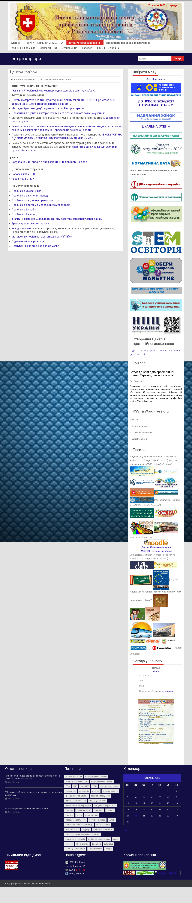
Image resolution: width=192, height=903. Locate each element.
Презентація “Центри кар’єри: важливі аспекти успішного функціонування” (58, 113)
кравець (69, 815)
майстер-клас (91, 815)
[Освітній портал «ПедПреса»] (142, 565)
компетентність (84, 810)
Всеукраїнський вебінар (96, 776)
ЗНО (75, 786)
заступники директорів (105, 805)
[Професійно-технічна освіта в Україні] (166, 471)
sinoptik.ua (167, 691)
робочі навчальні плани (99, 839)
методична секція (97, 820)
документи (24, 228)
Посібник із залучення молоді (30, 195)
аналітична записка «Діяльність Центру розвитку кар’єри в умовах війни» (57, 218)
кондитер (98, 810)
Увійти (135, 419)
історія (109, 849)
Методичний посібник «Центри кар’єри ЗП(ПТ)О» (42, 236)
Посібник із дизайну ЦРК (27, 190)
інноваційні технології (75, 849)
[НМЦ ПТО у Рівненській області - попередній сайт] (144, 865)
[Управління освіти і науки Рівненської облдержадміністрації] (142, 492)
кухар (79, 815)
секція (116, 839)
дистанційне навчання (76, 800)
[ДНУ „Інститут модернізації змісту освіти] (166, 482)
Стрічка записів (140, 426)
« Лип (126, 830)
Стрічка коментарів (142, 432)
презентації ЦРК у (23, 178)
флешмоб (96, 844)
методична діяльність (76, 820)
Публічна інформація (22, 47)
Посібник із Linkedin (24, 209)
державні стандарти (100, 796)
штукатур (108, 844)
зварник (69, 810)
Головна (15, 42)
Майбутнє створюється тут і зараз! (157, 369)
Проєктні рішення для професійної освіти (26, 808)
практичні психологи (102, 829)
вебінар (95, 791)
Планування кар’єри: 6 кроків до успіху (36, 245)
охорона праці (72, 829)
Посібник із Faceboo (24, 214)
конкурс (110, 810)
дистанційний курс (97, 800)
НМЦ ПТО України (108, 47)
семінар (69, 844)
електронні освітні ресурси (78, 805)
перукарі (86, 829)
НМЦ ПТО (85, 786)
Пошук (178, 58)
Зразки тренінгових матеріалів (30, 223)
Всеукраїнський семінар (102, 781)
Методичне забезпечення (84, 42)
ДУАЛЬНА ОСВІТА (156, 126)
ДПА (68, 786)
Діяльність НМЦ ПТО (50, 42)
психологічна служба (75, 839)
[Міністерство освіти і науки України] (142, 471)
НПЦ (95, 786)
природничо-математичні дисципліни (82, 834)
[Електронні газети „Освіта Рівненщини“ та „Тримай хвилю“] (166, 513)
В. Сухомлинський (74, 776)
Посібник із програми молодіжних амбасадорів (41, 204)
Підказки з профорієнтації (28, 241)
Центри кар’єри (23, 72)
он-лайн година (103, 825)
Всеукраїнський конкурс (77, 781)
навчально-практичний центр (79, 825)
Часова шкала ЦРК (23, 174)
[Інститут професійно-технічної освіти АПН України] (142, 482)
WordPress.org (139, 439)
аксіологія (84, 791)
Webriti (47, 883)
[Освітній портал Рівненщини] (166, 492)
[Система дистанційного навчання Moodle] (156, 542)
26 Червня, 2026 (139, 375)
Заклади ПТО (48, 47)
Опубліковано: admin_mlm (57, 79)
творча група (82, 844)
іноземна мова (95, 849)
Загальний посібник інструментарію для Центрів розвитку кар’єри (53, 90)
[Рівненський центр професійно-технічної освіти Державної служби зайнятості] (166, 527)
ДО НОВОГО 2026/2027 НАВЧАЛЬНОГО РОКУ (156, 103)
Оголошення (69, 47)
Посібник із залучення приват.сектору (35, 200)
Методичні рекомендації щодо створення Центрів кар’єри (48, 108)
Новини (29, 42)
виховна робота (110, 791)
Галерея (87, 47)
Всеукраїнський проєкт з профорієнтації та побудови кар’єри (49, 161)
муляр (111, 820)
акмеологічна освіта (109, 786)
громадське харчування (76, 796)
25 (136, 815)
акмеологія (71, 791)
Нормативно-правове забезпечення (127, 42)
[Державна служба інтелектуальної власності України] (142, 513)
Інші (14, 228)
